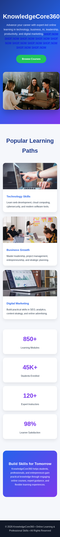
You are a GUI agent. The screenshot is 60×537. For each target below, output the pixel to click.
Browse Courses (31, 59)
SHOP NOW (51, 33)
